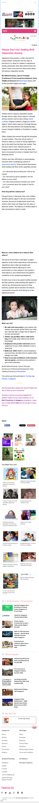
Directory (5, 743)
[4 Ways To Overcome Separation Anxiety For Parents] (19, 98)
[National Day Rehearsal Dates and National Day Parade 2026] (7, 661)
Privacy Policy (23, 743)
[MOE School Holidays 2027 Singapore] (7, 692)
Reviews (4, 752)
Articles (4, 737)
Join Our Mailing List (8, 775)
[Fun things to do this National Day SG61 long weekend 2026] (7, 682)
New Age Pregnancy (25, 763)
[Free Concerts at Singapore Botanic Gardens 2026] (7, 672)
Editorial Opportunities (26, 749)
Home (4, 734)
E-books (4, 769)
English (34, 45)
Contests (5, 740)
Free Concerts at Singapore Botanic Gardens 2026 (20, 671)
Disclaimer (22, 746)
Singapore (5, 763)
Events (4, 746)
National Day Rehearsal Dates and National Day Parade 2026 (21, 660)
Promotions (5, 749)
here (17, 403)
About (21, 734)
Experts (4, 766)
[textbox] (18, 2)
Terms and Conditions (26, 752)
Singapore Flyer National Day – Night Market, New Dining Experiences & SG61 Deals (20, 703)
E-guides (4, 771)
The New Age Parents (21, 798)
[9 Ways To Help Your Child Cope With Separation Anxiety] (19, 308)
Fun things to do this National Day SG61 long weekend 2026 (21, 681)
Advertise (22, 740)
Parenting (22, 737)
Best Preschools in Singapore (12, 400)
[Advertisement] (20, 6)
